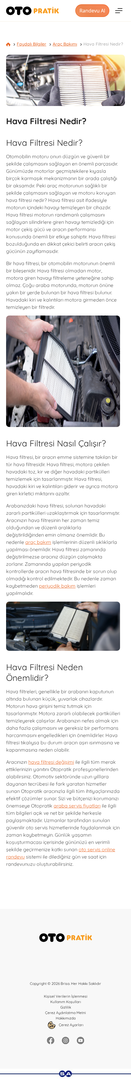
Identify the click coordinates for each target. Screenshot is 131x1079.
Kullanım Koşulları (65, 1001)
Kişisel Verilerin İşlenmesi (65, 996)
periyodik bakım (57, 586)
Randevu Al (92, 10)
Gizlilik (65, 1007)
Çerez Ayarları (70, 1024)
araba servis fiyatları (77, 806)
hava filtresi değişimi (51, 762)
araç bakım (38, 542)
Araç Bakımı (65, 44)
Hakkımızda (66, 1018)
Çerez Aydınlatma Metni (65, 1012)
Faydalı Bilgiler (31, 44)
